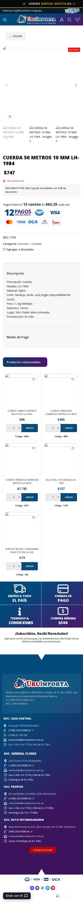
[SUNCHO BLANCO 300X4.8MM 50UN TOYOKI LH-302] (22, 529)
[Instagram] (32, 888)
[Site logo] (36, 19)
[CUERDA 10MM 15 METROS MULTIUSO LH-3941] (22, 391)
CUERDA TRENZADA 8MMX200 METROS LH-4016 (22, 481)
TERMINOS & (19, 618)
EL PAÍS (19, 600)
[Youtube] (53, 888)
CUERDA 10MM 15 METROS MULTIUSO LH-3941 (22, 412)
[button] (7, 85)
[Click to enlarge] (10, 116)
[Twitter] (48, 888)
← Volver (16, 36)
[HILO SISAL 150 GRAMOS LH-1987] (61, 460)
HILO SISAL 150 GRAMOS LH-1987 (61, 481)
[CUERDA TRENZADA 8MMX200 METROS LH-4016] (22, 460)
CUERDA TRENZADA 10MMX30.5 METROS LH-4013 (61, 412)
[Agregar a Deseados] (33, 379)
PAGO (63, 600)
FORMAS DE (63, 596)
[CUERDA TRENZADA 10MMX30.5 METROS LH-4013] (61, 391)
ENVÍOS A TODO (19, 596)
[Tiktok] (42, 888)
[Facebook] (37, 888)
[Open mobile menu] (5, 20)
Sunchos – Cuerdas (30, 244)
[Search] (69, 20)
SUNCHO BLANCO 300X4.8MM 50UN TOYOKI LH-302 (21, 550)
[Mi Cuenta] (62, 20)
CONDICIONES (21, 622)
